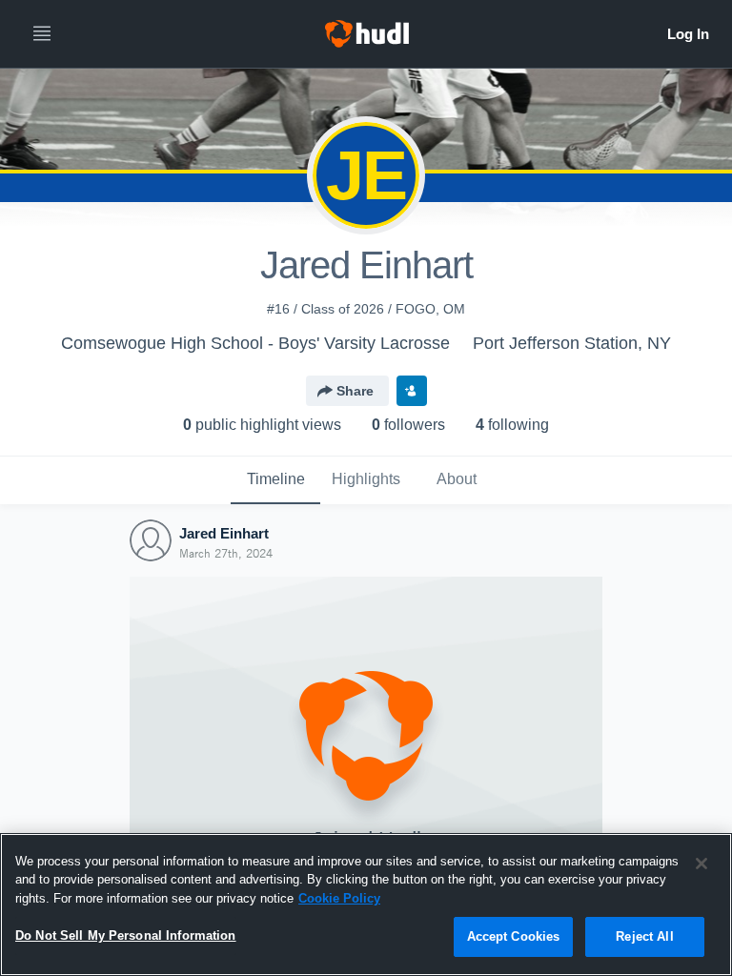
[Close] (701, 863)
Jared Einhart (224, 533)
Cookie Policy (339, 898)
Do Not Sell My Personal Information (125, 935)
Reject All (644, 936)
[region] (366, 904)
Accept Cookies (513, 936)
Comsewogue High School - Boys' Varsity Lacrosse (255, 343)
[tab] (275, 480)
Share (355, 390)
